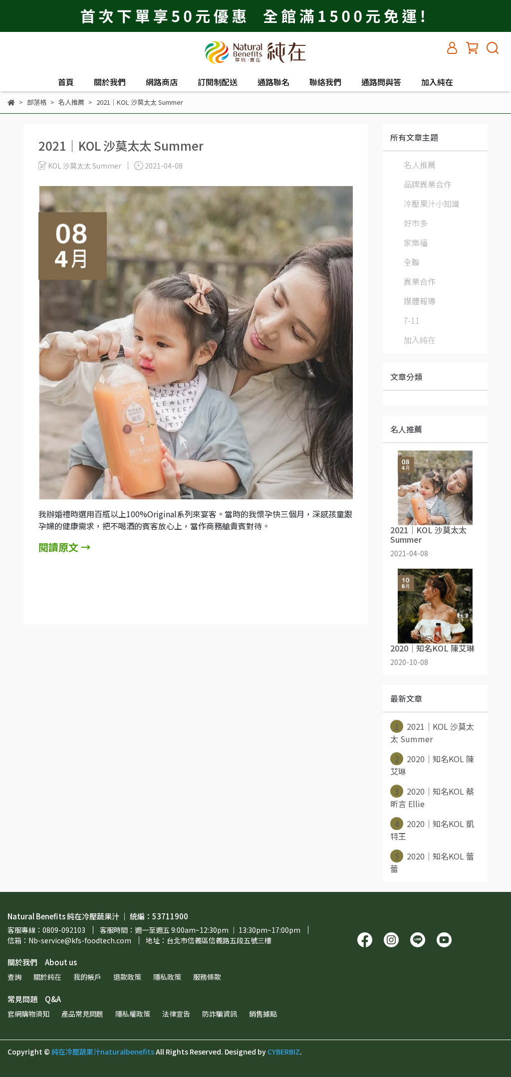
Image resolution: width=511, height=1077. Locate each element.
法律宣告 (176, 1014)
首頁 (66, 81)
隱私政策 (167, 977)
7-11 (412, 320)
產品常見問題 (82, 1014)
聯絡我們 (325, 81)
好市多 (416, 223)
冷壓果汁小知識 (432, 204)
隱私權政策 (132, 1014)
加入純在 (437, 81)
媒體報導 (420, 301)
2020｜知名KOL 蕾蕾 (432, 862)
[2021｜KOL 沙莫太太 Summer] (435, 487)
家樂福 (416, 242)
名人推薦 (420, 165)
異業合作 (420, 281)
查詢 (14, 977)
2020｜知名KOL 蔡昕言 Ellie (432, 797)
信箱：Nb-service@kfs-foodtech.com (69, 940)
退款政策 (127, 977)
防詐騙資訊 (219, 1014)
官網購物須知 (28, 1014)
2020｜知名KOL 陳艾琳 (432, 765)
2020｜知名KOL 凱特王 (432, 830)
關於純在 (47, 977)
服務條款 (207, 977)
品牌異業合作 (428, 184)
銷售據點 (263, 1014)
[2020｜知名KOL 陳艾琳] (435, 606)
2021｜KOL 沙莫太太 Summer (432, 732)
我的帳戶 (87, 977)
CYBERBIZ (283, 1052)
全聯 (412, 262)
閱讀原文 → (64, 547)
